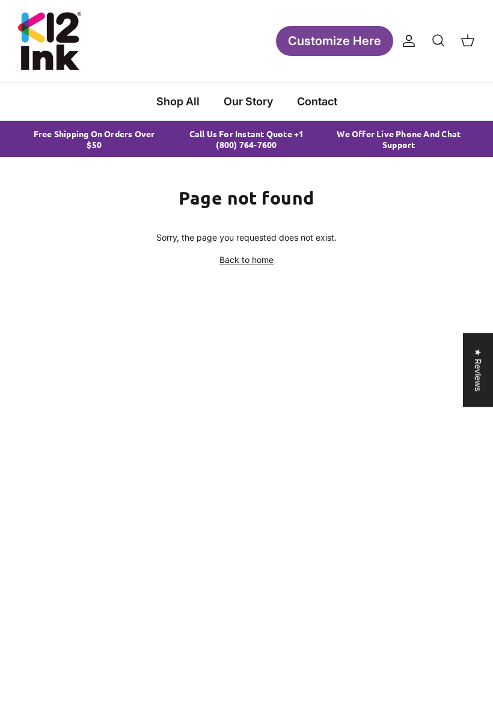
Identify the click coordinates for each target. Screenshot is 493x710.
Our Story (248, 101)
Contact (317, 101)
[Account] (406, 41)
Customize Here (334, 41)
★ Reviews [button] (478, 369)
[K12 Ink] (49, 41)
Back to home (246, 260)
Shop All (178, 101)
